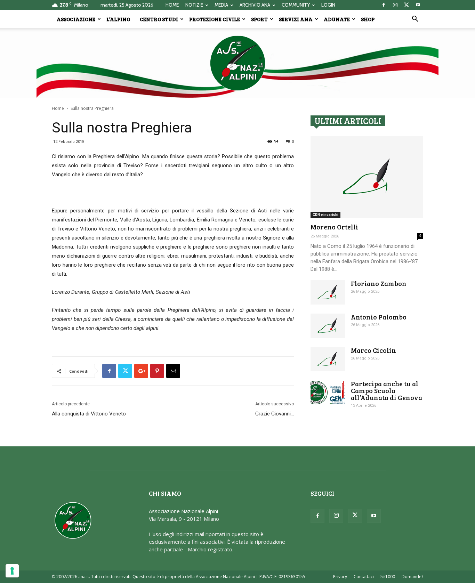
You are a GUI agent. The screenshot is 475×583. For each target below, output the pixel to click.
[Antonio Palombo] (328, 326)
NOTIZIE (194, 5)
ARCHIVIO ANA (255, 5)
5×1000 (387, 577)
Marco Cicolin (373, 350)
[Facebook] (383, 5)
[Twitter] (406, 5)
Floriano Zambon (378, 283)
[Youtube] (418, 5)
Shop (368, 19)
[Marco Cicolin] (328, 359)
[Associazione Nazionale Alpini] (237, 63)
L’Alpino (118, 19)
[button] (414, 19)
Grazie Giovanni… (274, 414)
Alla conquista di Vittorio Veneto (89, 414)
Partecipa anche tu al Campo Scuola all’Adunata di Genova (386, 390)
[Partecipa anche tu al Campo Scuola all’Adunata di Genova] (328, 392)
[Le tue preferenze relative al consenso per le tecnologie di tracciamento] (12, 570)
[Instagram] (395, 5)
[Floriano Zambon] (328, 292)
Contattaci (364, 577)
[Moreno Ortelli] (367, 177)
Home (58, 108)
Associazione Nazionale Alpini (183, 511)
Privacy (340, 577)
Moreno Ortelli (334, 226)
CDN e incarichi (325, 215)
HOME (172, 5)
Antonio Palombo (378, 317)
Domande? (412, 577)
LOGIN (328, 5)
